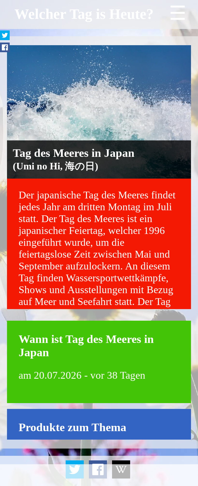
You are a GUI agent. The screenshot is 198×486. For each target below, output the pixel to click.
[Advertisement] (99, 475)
